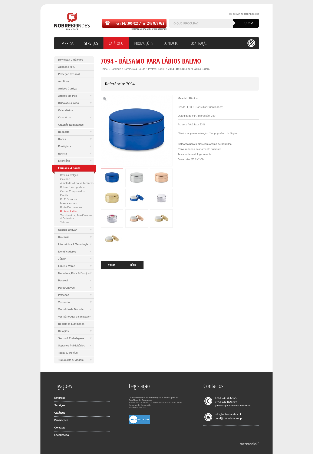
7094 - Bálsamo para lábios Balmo (189, 69)
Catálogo (116, 69)
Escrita (64, 195)
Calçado (65, 179)
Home (104, 69)
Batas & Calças (69, 175)
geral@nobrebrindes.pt (246, 14)
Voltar (111, 264)
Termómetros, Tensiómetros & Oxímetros (76, 217)
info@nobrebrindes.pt (228, 414)
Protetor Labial (68, 211)
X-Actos (64, 222)
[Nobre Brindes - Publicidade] (72, 22)
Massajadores (68, 203)
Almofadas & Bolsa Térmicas (76, 183)
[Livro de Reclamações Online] (139, 422)
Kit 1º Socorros (68, 199)
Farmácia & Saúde (134, 69)
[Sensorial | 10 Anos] (249, 444)
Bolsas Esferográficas (72, 187)
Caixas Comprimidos (72, 191)
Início (133, 264)
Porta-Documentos (71, 207)
